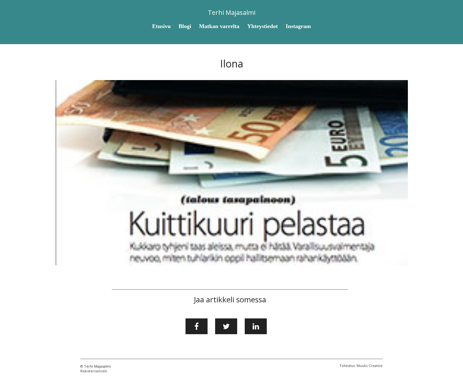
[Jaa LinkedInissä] (256, 326)
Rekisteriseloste (93, 371)
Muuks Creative (370, 365)
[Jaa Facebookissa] (197, 326)
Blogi (185, 26)
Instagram (298, 26)
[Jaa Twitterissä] (226, 326)
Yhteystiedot (262, 26)
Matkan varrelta (219, 26)
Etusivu (161, 26)
